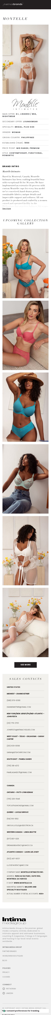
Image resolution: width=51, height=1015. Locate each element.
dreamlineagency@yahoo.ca (20, 845)
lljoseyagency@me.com (17, 865)
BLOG (4, 960)
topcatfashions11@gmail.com (20, 805)
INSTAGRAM (11, 988)
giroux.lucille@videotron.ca (20, 825)
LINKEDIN (9, 993)
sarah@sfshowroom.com (18, 752)
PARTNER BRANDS (9, 951)
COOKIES (6, 977)
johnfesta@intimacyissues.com (21, 730)
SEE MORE (26, 664)
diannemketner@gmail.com (19, 707)
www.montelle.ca (23, 883)
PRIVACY (6, 972)
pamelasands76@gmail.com (19, 772)
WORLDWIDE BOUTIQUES (12, 956)
